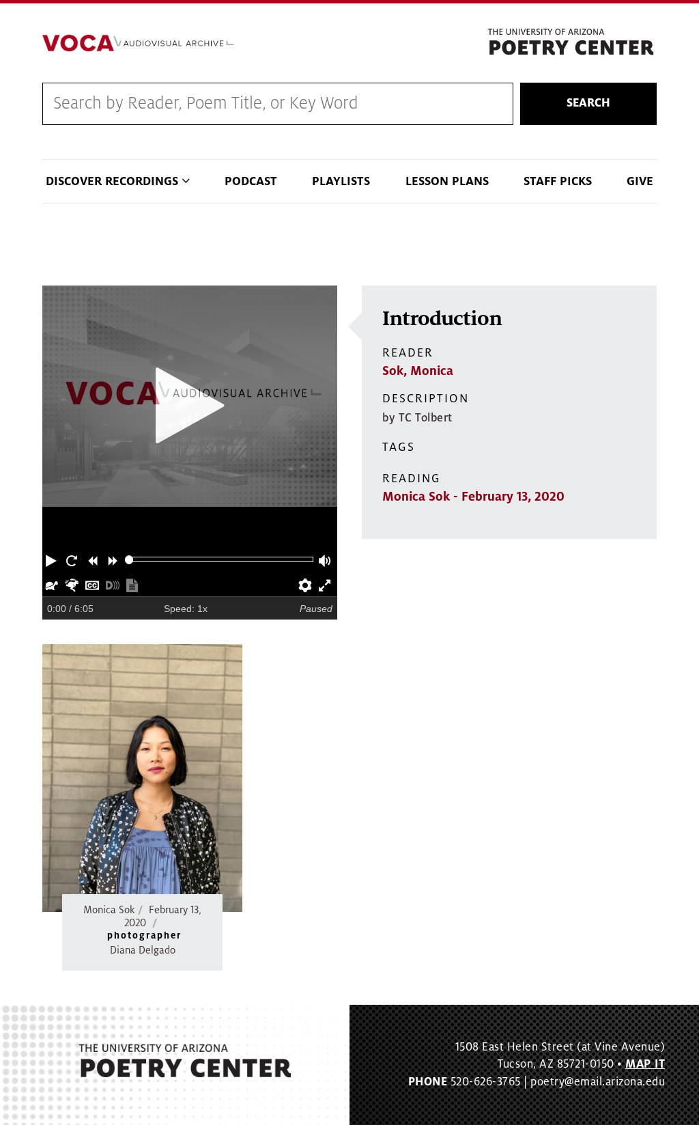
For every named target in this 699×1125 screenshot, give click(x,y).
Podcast (251, 181)
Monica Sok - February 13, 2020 (473, 496)
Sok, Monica (417, 371)
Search (588, 103)
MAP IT (645, 1064)
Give (640, 181)
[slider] (129, 559)
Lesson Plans (447, 181)
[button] (52, 559)
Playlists (341, 181)
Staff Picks (558, 181)
